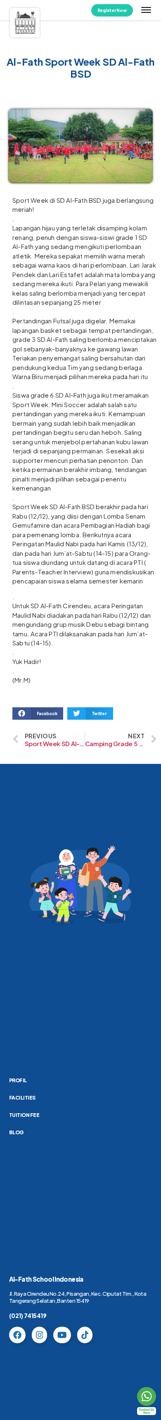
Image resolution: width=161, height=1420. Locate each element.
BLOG (16, 1132)
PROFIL (18, 1080)
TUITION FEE (24, 1115)
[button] (37, 713)
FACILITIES (22, 1098)
